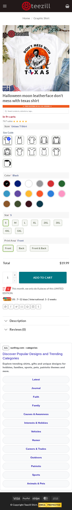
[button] (5, 6)
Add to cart (42, 277)
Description (18, 321)
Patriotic (36, 466)
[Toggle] (6, 321)
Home (26, 18)
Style (15, 126)
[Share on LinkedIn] (32, 306)
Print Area (14, 240)
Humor (36, 440)
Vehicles (36, 431)
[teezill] (36, 6)
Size (8, 215)
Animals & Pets (36, 483)
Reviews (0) (18, 329)
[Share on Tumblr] (38, 306)
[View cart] (67, 6)
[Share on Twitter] (16, 306)
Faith (36, 396)
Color (11, 175)
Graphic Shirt (41, 18)
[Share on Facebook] (10, 306)
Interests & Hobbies (36, 422)
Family (36, 405)
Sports (36, 474)
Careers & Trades (36, 448)
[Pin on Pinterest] (27, 306)
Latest (36, 379)
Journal (36, 388)
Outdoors (36, 457)
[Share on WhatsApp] (5, 306)
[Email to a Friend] (21, 306)
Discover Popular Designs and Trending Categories (33, 356)
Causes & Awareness (36, 414)
